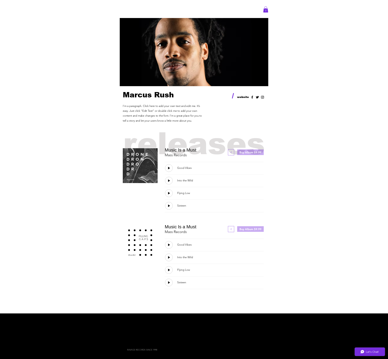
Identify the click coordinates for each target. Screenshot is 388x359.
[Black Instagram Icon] (262, 97)
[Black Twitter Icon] (257, 97)
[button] (265, 9)
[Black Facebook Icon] (252, 97)
